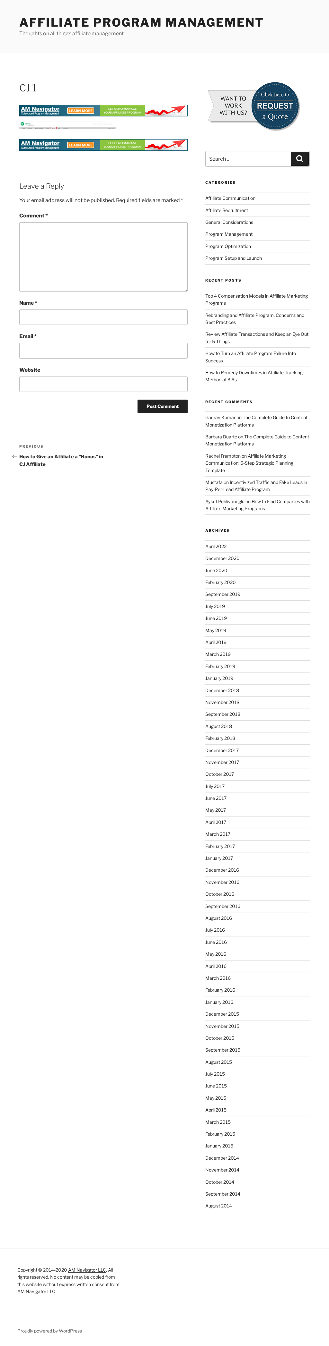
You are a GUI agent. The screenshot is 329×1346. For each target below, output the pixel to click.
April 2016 (216, 966)
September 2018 (222, 714)
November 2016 (222, 882)
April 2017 (215, 822)
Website (29, 370)
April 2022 (216, 546)
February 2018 (220, 738)
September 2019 (222, 594)
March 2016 (218, 978)
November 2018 (222, 702)
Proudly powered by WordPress (49, 1330)
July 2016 (215, 930)
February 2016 (220, 990)
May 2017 (215, 810)
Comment (33, 216)
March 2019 (218, 654)
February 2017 (220, 846)
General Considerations (229, 222)
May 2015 (215, 1098)
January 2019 (219, 678)
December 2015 (222, 1014)
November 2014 (222, 1169)
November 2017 (222, 762)
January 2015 (219, 1145)
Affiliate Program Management (141, 22)
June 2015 (216, 1085)
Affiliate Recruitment (226, 210)
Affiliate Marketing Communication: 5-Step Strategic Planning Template (249, 463)
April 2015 (216, 1110)
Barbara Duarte (221, 436)
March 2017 (217, 834)
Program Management (229, 234)
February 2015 (220, 1134)
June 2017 (216, 798)
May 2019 (215, 630)
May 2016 (215, 954)
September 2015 (222, 1050)
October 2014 (219, 1182)
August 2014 (218, 1205)
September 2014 (222, 1194)
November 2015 (222, 1026)
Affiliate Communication (230, 198)
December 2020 (222, 558)
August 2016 (218, 918)
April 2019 (216, 642)
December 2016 (222, 870)
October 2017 (219, 774)
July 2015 (215, 1074)
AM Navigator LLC (87, 1270)
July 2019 (215, 606)
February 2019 (220, 666)
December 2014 (222, 1158)
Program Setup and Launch (233, 258)
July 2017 (215, 786)
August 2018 (218, 726)
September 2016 (222, 906)
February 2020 (220, 582)
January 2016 (219, 1002)
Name (28, 303)
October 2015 (219, 1038)
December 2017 (222, 750)
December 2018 (222, 690)
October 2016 (219, 894)
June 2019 (216, 618)
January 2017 (219, 858)
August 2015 (218, 1062)
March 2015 (218, 1122)
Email (28, 336)
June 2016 (216, 942)
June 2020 (216, 570)
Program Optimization (228, 246)
